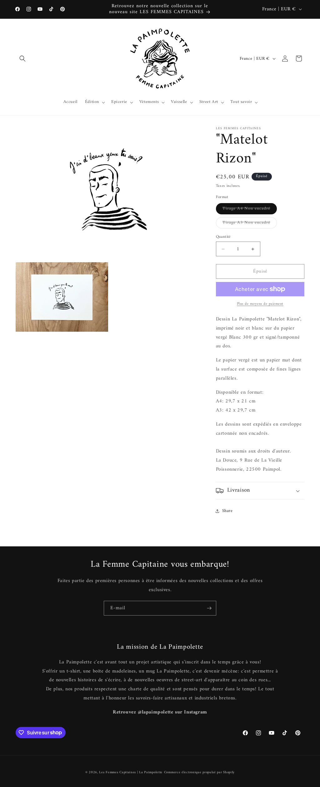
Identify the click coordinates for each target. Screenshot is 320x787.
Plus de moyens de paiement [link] (260, 304)
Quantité (223, 237)
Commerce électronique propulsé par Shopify (199, 772)
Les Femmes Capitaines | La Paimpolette (130, 772)
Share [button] (227, 511)
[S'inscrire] (209, 608)
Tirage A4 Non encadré (249, 209)
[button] (22, 58)
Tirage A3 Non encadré (249, 223)
